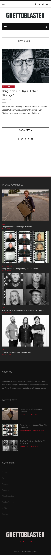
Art (3, 478)
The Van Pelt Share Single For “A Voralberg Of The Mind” (24, 310)
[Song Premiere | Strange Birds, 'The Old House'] (25, 248)
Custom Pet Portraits (10, 159)
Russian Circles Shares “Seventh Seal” (17, 352)
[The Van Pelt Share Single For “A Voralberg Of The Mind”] (25, 290)
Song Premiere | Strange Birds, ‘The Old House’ (20, 269)
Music (4, 472)
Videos (4, 224)
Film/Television (8, 496)
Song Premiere (8, 86)
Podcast (5, 484)
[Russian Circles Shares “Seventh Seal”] (25, 332)
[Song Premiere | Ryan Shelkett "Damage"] (25, 66)
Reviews (5, 490)
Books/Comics (8, 502)
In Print (4, 508)
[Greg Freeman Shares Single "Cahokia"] (25, 206)
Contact (5, 514)
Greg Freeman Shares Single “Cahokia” (17, 227)
